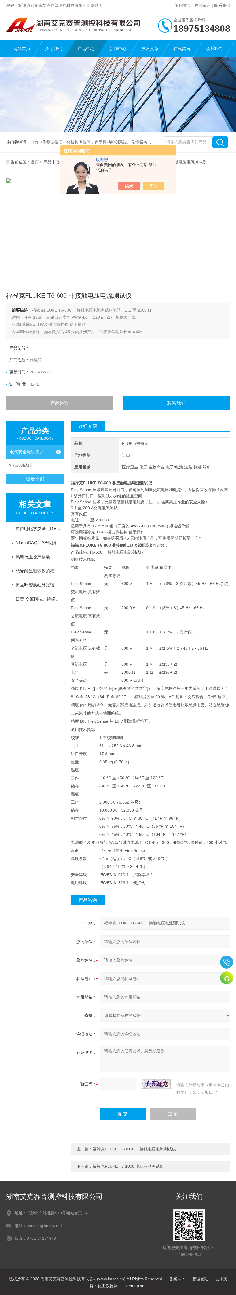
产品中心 (86, 48)
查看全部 (35, 479)
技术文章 (150, 48)
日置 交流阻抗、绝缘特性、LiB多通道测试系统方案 (38, 599)
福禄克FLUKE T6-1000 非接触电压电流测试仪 (134, 1149)
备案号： (177, 1279)
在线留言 (203, 5)
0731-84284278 (226, 962)
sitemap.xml (135, 1285)
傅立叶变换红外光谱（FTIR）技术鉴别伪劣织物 (38, 584)
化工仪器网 (108, 1285)
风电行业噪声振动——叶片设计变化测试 (38, 556)
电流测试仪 (22, 465)
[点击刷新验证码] (156, 1084)
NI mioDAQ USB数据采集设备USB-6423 (38, 542)
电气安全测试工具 (26, 451)
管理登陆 (200, 1279)
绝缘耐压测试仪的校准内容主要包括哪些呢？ (38, 570)
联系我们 (222, 5)
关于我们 (53, 48)
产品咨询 (59, 403)
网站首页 (22, 48)
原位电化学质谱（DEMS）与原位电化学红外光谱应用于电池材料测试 (38, 528)
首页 (35, 161)
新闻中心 (118, 48)
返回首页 (183, 5)
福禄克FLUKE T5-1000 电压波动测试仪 (128, 1166)
